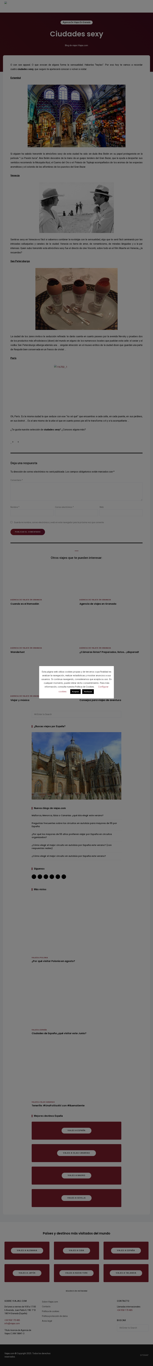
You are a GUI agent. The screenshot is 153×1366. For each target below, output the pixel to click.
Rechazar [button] (88, 691)
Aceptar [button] (75, 691)
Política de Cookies (84, 686)
